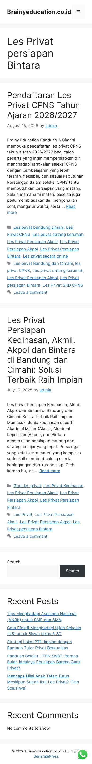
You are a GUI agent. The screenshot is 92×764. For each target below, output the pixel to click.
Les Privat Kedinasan (63, 485)
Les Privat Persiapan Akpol (32, 277)
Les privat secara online (45, 256)
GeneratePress (46, 756)
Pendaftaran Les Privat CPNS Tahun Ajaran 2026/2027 (43, 105)
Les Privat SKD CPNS (63, 285)
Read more (49, 470)
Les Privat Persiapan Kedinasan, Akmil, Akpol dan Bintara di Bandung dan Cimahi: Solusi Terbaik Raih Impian (45, 349)
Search (13, 561)
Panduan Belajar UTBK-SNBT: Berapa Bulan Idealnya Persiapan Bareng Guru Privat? (43, 662)
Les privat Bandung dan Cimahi (43, 263)
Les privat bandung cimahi (38, 227)
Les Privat (22, 514)
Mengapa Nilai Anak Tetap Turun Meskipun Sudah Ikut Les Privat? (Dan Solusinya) (43, 682)
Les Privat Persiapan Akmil (32, 241)
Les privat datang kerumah (58, 234)
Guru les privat (27, 485)
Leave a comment (30, 292)
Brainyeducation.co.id (39, 11)
